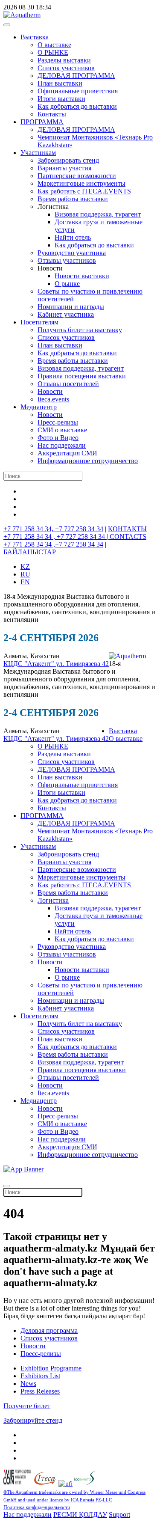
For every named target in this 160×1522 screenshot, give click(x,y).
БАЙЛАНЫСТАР (29, 552)
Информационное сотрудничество (88, 460)
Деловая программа (49, 1330)
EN (25, 582)
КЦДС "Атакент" (29, 663)
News (28, 1383)
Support (119, 1514)
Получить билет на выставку (80, 329)
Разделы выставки (64, 60)
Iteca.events (53, 399)
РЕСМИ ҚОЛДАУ (80, 1514)
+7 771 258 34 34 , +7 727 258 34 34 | (56, 536)
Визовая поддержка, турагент (98, 214)
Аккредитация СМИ (67, 453)
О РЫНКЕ (53, 52)
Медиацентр (38, 406)
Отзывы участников (67, 260)
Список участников (66, 67)
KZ (25, 566)
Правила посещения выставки (82, 376)
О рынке (67, 283)
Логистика (53, 900)
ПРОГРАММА (42, 121)
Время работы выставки (73, 198)
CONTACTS (128, 536)
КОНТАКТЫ (127, 528)
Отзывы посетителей (68, 383)
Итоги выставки (61, 98)
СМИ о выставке (62, 430)
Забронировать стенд (68, 160)
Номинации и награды (71, 306)
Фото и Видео (58, 437)
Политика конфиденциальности (36, 1507)
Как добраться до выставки (77, 106)
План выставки (60, 83)
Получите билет (26, 1405)
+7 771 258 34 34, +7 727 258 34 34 (53, 528)
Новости (50, 391)
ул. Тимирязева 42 (82, 663)
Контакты (52, 114)
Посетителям (39, 322)
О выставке (54, 44)
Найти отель (73, 237)
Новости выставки (82, 275)
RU (25, 574)
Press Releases (40, 1391)
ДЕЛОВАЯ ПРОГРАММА (76, 75)
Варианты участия (64, 168)
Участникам (38, 152)
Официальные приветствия (78, 91)
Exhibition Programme (50, 1368)
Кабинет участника (66, 314)
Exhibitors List (40, 1375)
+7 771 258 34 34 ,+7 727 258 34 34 (53, 544)
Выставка (34, 37)
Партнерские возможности (77, 175)
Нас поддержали (62, 445)
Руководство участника (72, 252)
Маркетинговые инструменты (81, 183)
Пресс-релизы (58, 422)
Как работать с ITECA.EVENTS (84, 191)
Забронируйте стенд (32, 1420)
